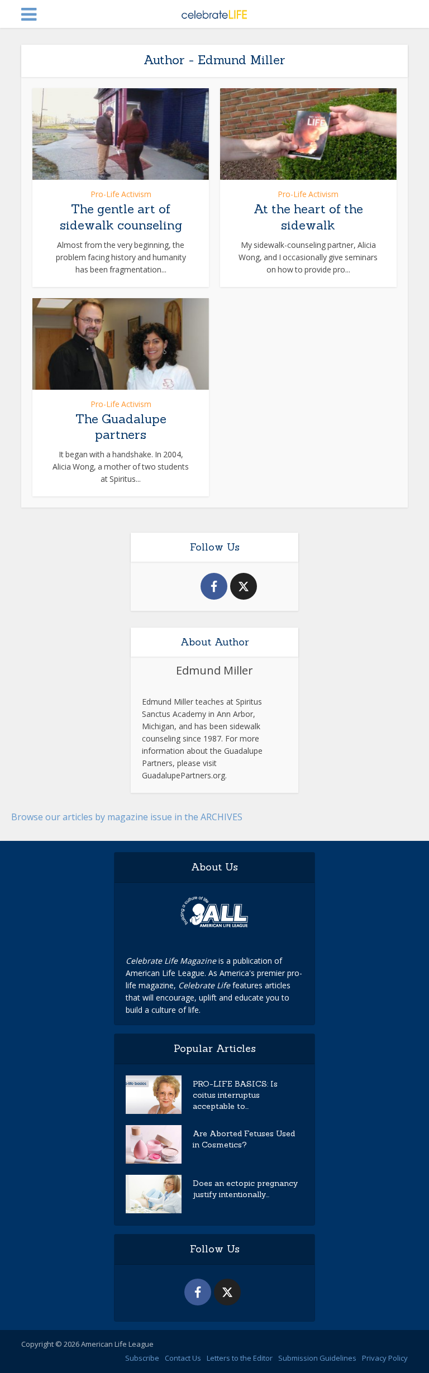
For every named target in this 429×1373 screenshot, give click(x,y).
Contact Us (183, 1358)
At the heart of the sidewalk (308, 217)
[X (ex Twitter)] (243, 586)
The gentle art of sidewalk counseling (121, 217)
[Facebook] (214, 586)
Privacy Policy (385, 1358)
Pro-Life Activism (120, 194)
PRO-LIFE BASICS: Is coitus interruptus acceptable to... (235, 1095)
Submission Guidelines (317, 1358)
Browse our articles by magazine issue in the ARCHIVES (126, 817)
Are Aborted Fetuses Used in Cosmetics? (244, 1139)
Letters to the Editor (240, 1358)
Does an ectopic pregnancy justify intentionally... (245, 1188)
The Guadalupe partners (120, 427)
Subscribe (142, 1358)
